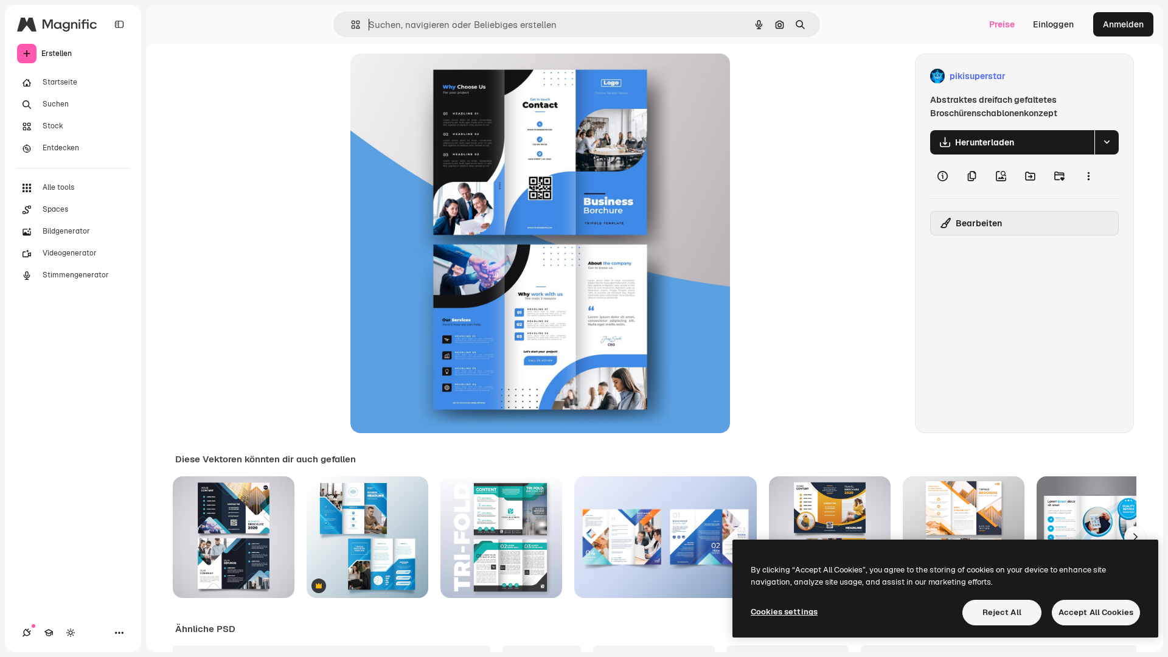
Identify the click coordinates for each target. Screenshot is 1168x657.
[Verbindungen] (26, 632)
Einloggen (1053, 24)
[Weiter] (1135, 537)
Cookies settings (784, 612)
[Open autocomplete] (350, 24)
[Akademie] (48, 632)
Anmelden (1123, 24)
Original (428, 76)
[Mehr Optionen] (1088, 176)
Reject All (1001, 612)
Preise (1002, 24)
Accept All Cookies (1095, 612)
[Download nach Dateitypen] (1106, 142)
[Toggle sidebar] (119, 24)
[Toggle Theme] (70, 632)
